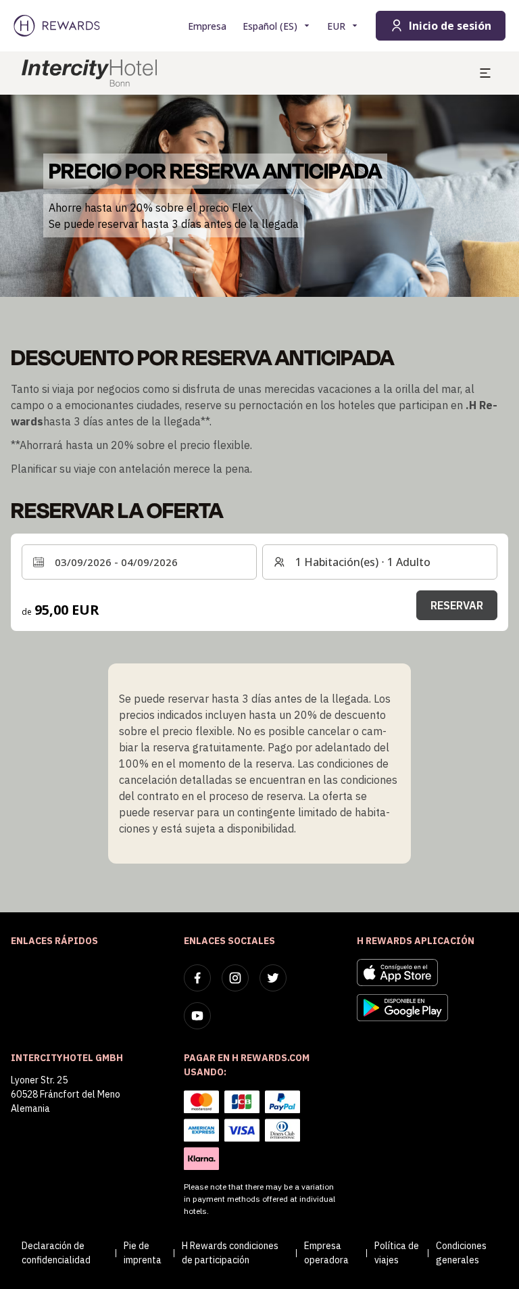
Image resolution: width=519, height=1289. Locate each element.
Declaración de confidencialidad (56, 1253)
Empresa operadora (326, 1253)
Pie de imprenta (143, 1253)
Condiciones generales (461, 1253)
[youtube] (197, 1015)
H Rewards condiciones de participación (230, 1253)
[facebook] (197, 977)
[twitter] (273, 977)
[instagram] (235, 977)
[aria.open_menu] (485, 73)
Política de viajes (396, 1253)
